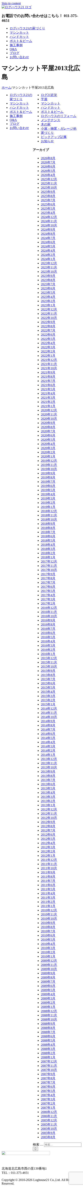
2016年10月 (49, 616)
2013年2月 (48, 801)
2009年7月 (48, 981)
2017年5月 (48, 591)
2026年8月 (48, 158)
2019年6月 (48, 486)
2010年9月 (48, 923)
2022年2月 (48, 351)
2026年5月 (48, 170)
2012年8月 (48, 826)
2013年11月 (49, 763)
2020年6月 (48, 435)
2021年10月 (49, 368)
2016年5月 (48, 637)
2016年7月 (48, 628)
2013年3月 (48, 796)
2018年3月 (48, 549)
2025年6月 (48, 204)
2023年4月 (48, 297)
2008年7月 (48, 1032)
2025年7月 (48, 200)
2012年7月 (48, 830)
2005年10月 (49, 1128)
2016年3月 (48, 645)
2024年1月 (48, 259)
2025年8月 (48, 196)
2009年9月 (48, 973)
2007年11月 (49, 1065)
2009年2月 (48, 1002)
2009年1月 (48, 1007)
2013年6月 (48, 784)
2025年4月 (48, 212)
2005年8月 (48, 1137)
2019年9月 (48, 473)
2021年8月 (48, 376)
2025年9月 (48, 191)
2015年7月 (48, 679)
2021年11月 (49, 364)
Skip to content (11, 3)
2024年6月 (48, 242)
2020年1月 (48, 456)
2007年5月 (48, 1091)
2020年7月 (48, 431)
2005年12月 (49, 1120)
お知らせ (47, 141)
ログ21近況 (49, 95)
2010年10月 (49, 918)
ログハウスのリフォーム (58, 116)
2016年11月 (49, 612)
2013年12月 (49, 759)
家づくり (47, 132)
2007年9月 (48, 1074)
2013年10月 (49, 767)
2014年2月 (48, 750)
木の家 (46, 124)
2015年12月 (49, 658)
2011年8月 (48, 876)
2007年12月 (49, 1061)
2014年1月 (48, 754)
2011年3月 (48, 897)
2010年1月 (48, 956)
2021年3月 (48, 397)
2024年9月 (48, 229)
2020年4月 (48, 444)
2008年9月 (48, 1023)
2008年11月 (49, 1015)
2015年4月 (48, 691)
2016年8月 (48, 624)
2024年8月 (48, 233)
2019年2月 (48, 502)
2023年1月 (48, 305)
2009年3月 (48, 998)
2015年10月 (49, 666)
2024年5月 (48, 246)
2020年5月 (48, 439)
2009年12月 (49, 960)
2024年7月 (48, 238)
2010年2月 (48, 952)
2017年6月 (48, 586)
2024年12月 (49, 217)
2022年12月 (49, 309)
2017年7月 (48, 582)
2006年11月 (49, 1116)
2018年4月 (48, 544)
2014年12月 (49, 708)
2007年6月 (48, 1086)
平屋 (44, 99)
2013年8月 (48, 775)
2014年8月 (48, 725)
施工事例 (16, 116)
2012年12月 (49, 809)
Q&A (13, 120)
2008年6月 (48, 1036)
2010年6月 (48, 935)
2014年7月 (48, 729)
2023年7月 (48, 284)
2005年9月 (48, 1133)
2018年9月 (48, 523)
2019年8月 (48, 477)
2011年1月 (48, 906)
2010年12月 (49, 910)
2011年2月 (48, 902)
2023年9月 (48, 275)
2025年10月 (49, 187)
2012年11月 (49, 813)
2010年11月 (49, 914)
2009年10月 (49, 969)
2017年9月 (48, 574)
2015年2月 (48, 700)
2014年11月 (49, 712)
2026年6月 (48, 166)
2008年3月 (48, 1049)
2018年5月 (48, 540)
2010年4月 (48, 944)
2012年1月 (48, 855)
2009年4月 (48, 994)
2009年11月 (49, 965)
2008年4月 (48, 1044)
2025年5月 (48, 208)
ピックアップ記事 (54, 137)
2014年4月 (48, 742)
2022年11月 (49, 313)
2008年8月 (48, 1028)
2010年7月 (48, 931)
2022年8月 (48, 326)
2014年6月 (48, 733)
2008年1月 (48, 1057)
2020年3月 (48, 448)
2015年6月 (48, 683)
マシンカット (50, 103)
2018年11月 (49, 515)
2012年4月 (48, 843)
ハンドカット (50, 107)
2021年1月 (48, 406)
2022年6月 (48, 334)
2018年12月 (49, 511)
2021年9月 (48, 372)
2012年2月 (48, 851)
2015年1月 (48, 704)
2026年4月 (48, 175)
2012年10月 (49, 817)
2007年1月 (48, 1107)
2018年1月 (48, 557)
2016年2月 (48, 649)
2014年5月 (48, 738)
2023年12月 (49, 263)
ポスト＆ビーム (52, 111)
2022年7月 (48, 330)
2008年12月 (49, 1011)
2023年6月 (48, 288)
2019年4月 (48, 494)
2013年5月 (48, 788)
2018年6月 (48, 536)
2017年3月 (48, 599)
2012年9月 (48, 822)
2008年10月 (49, 1019)
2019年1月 (48, 507)
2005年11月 (49, 1124)
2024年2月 (48, 254)
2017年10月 (49, 570)
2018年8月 (48, 528)
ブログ (14, 123)
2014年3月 (48, 746)
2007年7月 (48, 1082)
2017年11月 (49, 565)
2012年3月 (48, 847)
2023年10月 (49, 271)
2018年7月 (48, 532)
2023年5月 (48, 292)
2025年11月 (49, 183)
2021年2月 (48, 402)
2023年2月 (48, 301)
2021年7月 (48, 381)
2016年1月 (48, 654)
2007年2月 (48, 1103)
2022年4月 (48, 343)
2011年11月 (49, 864)
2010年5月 (48, 939)
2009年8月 (48, 977)
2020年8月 (48, 427)
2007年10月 (49, 1070)
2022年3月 (48, 347)
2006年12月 (49, 1112)
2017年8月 (48, 578)
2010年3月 (48, 948)
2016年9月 (48, 620)
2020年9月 (48, 423)
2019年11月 (49, 465)
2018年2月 (48, 553)
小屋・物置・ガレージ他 (58, 128)
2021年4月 (48, 393)
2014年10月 (49, 717)
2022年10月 (49, 318)
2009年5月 (48, 990)
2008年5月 (48, 1040)
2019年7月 (48, 481)
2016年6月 (48, 633)
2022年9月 (48, 322)
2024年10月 (49, 225)
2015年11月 (49, 662)
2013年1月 (48, 805)
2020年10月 (49, 418)
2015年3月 (48, 696)
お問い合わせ (19, 128)
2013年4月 (48, 792)
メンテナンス (50, 120)
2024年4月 (48, 250)
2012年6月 (48, 834)
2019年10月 (49, 469)
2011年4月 (48, 893)
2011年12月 (49, 859)
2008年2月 (48, 1053)
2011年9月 (48, 872)
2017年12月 (49, 561)
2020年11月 (49, 414)
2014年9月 (48, 721)
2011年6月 (48, 885)
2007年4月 (48, 1095)
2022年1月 (48, 355)
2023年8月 (48, 280)
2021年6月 (48, 385)
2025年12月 (49, 179)
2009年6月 (48, 986)
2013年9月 (48, 771)
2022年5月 (48, 339)
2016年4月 (48, 641)
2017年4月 (48, 595)
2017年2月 (48, 603)
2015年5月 (48, 687)
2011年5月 (48, 889)
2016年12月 (49, 607)
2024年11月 (49, 221)
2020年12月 (49, 410)
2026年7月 (48, 162)
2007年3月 (48, 1099)
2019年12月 (49, 460)
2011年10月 (49, 868)
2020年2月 (48, 452)
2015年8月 (48, 675)
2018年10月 (49, 519)
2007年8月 (48, 1078)
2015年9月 (48, 670)
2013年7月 (48, 780)
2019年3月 (48, 498)
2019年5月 (48, 490)
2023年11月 (49, 267)
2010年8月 (48, 927)
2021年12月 (49, 360)
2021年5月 (48, 389)
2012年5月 (48, 838)
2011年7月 (48, 880)
